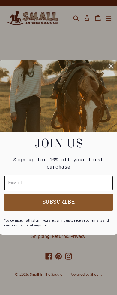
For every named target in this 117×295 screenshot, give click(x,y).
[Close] (111, 66)
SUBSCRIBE (58, 202)
